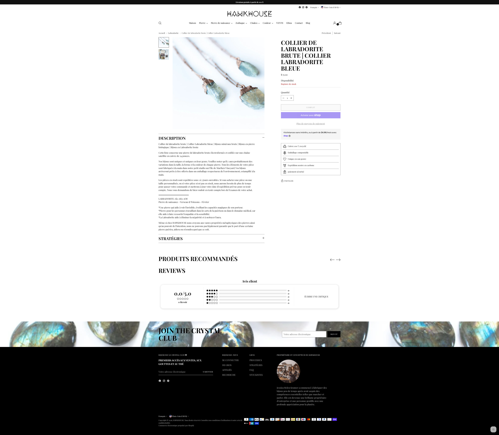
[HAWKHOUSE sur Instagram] (303, 7)
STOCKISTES (256, 374)
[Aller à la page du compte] (333, 23)
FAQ (252, 369)
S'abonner (208, 372)
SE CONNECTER (230, 360)
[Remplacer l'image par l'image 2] (164, 54)
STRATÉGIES (256, 365)
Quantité (285, 92)
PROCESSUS (256, 360)
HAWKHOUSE (178, 420)
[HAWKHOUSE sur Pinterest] (306, 7)
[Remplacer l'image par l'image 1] (164, 42)
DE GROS (226, 365)
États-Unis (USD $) (331, 7)
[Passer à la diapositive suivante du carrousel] (338, 259)
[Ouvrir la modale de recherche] (160, 23)
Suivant (337, 33)
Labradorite (173, 33)
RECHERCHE (228, 374)
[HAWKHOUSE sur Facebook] (300, 7)
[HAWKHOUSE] (249, 14)
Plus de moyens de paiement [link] (310, 123)
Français (313, 7)
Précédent (326, 33)
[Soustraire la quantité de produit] (283, 98)
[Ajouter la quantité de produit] (291, 98)
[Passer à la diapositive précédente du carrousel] (332, 260)
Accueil (162, 33)
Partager (288, 181)
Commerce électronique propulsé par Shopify (176, 425)
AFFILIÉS (227, 369)
